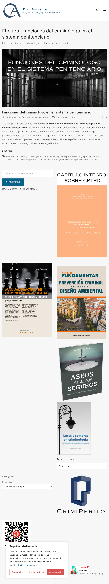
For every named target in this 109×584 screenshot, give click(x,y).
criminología (20, 156)
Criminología (61, 117)
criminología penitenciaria (84, 156)
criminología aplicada (38, 156)
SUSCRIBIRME (13, 182)
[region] (37, 560)
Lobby (72, 117)
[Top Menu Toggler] (105, 10)
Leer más (7, 150)
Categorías (7, 482)
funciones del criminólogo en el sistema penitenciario (62, 159)
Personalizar (18, 572)
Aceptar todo (55, 572)
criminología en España (60, 156)
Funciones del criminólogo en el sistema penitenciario (46, 112)
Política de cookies (27, 565)
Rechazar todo (36, 572)
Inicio (5, 43)
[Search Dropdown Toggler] (97, 10)
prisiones (93, 159)
